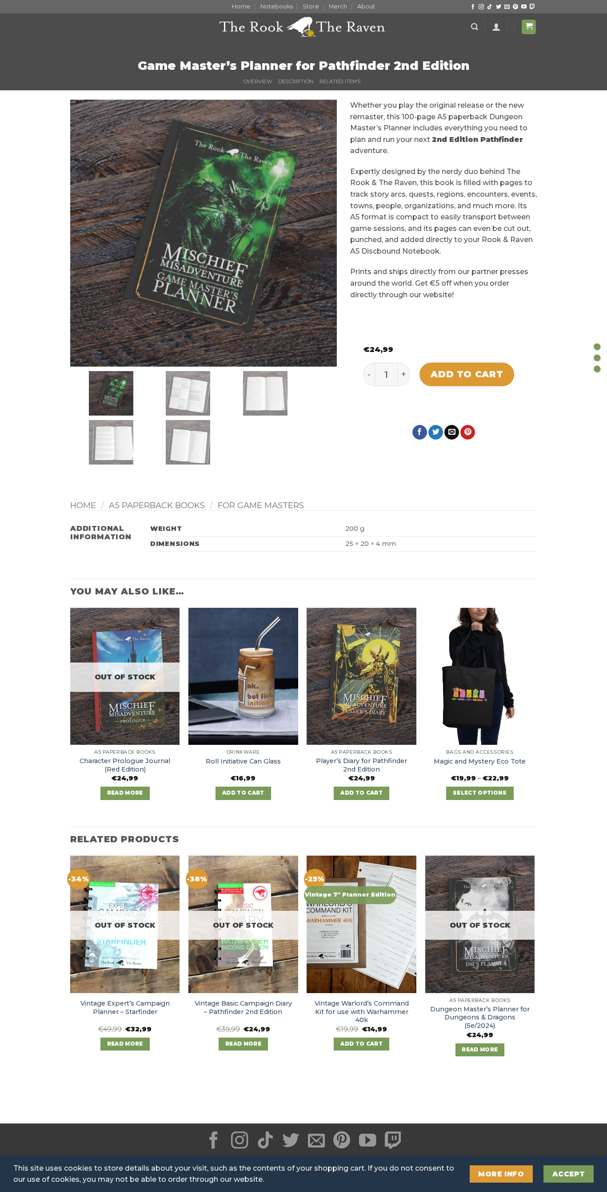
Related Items (339, 81)
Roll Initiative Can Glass (243, 761)
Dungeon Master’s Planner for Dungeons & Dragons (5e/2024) (480, 1017)
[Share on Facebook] (419, 432)
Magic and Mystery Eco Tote (480, 761)
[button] (474, 27)
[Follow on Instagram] (481, 7)
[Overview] (597, 346)
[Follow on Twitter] (498, 7)
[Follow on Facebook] (472, 7)
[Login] (496, 26)
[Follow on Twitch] (532, 7)
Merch (338, 6)
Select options (480, 793)
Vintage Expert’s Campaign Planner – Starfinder (125, 1007)
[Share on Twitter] (435, 432)
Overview (258, 81)
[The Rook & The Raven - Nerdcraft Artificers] (303, 26)
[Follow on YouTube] (524, 7)
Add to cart (467, 374)
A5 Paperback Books (157, 505)
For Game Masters (261, 505)
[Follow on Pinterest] (515, 7)
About (366, 6)
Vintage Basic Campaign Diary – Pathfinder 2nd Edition (243, 1007)
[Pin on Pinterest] (467, 432)
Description (295, 81)
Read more (125, 793)
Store (311, 6)
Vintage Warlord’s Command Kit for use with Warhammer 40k (362, 1011)
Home (241, 6)
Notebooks (276, 6)
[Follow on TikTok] (489, 7)
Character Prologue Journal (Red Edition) (125, 765)
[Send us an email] (507, 7)
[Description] (597, 357)
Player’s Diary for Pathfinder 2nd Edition (361, 765)
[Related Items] (597, 368)
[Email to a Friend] (451, 432)
